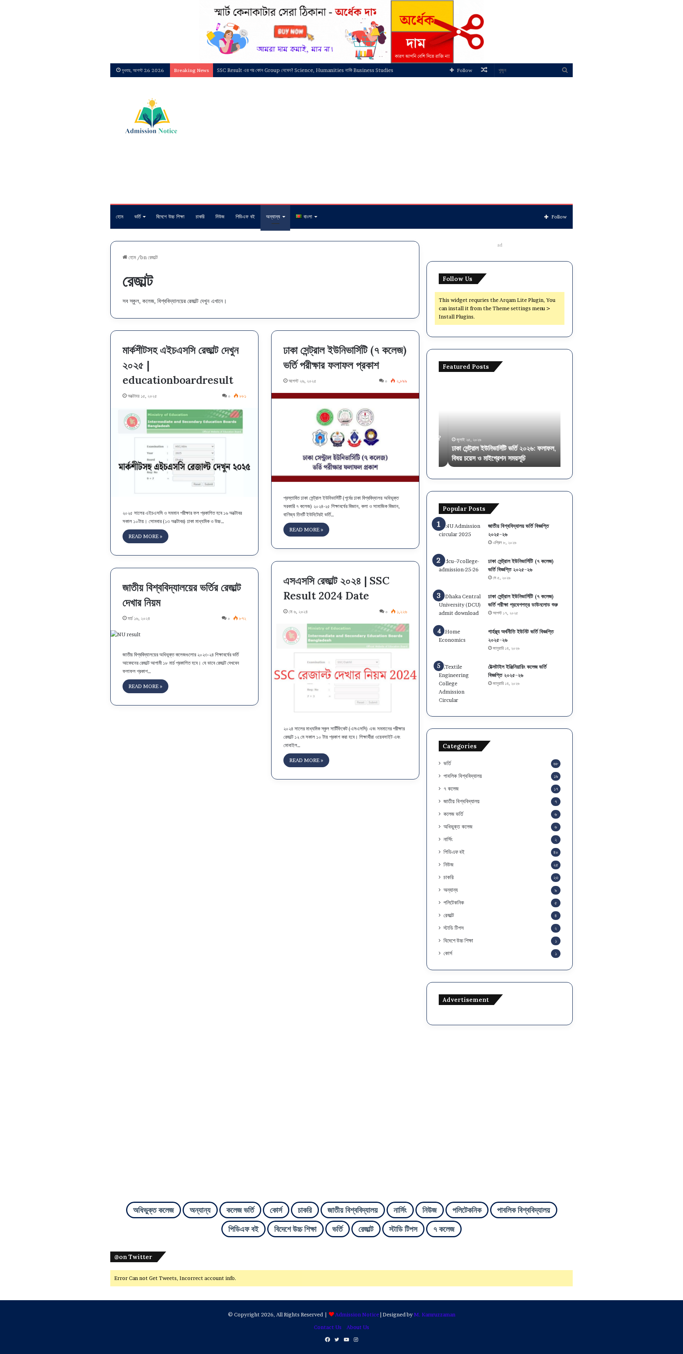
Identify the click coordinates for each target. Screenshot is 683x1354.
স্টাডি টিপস (453, 928)
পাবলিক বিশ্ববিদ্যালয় (462, 775)
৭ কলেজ (450, 788)
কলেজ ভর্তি (453, 813)
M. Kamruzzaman (434, 1314)
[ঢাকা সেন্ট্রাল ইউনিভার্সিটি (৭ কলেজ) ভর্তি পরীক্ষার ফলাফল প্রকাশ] (345, 437)
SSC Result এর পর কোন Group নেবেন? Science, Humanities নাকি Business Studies (305, 70)
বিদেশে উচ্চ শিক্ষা (170, 216)
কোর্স (447, 953)
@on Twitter (133, 1257)
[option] (499, 423)
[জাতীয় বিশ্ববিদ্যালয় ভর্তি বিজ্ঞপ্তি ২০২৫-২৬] (460, 537)
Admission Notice (357, 1314)
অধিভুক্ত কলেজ (457, 826)
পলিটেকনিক (453, 902)
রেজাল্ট (448, 915)
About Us (358, 1327)
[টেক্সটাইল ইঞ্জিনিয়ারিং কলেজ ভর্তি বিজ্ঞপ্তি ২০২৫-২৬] (460, 683)
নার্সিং (448, 839)
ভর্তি (137, 216)
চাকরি (200, 216)
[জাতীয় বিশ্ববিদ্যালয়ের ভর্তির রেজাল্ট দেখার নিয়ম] (184, 634)
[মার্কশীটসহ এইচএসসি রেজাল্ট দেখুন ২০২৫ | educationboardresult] (184, 452)
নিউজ (220, 216)
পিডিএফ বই (245, 216)
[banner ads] (341, 31)
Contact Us (328, 1327)
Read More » (145, 536)
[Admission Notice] (149, 117)
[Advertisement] (420, 140)
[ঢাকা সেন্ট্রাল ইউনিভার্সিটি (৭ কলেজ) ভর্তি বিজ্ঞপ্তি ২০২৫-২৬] (460, 572)
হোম (119, 216)
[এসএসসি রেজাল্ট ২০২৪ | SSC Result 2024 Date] (345, 668)
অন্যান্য (273, 216)
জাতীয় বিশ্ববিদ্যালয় (461, 801)
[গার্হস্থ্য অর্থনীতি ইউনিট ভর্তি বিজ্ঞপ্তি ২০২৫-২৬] (460, 642)
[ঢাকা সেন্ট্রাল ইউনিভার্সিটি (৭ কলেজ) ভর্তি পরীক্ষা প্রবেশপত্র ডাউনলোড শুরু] (460, 607)
